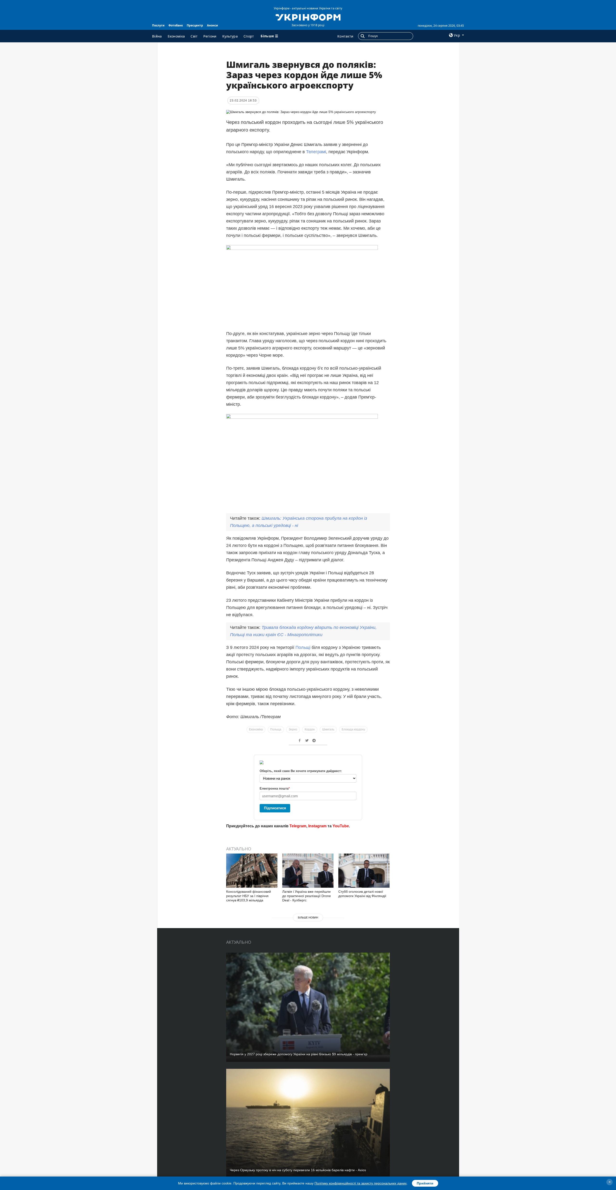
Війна (157, 36)
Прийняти (425, 1183)
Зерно (293, 729)
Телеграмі (316, 151)
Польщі (302, 647)
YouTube (341, 826)
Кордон (310, 729)
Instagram (317, 826)
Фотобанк (175, 25)
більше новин (308, 917)
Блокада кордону (353, 729)
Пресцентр (195, 25)
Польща (275, 729)
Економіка (176, 36)
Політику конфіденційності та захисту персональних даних (360, 1183)
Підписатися (275, 808)
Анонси (212, 25)
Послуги (158, 25)
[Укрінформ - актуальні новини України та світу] (308, 16)
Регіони (209, 36)
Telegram (297, 826)
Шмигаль (328, 729)
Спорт (249, 36)
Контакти (345, 36)
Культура (230, 36)
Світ (194, 36)
